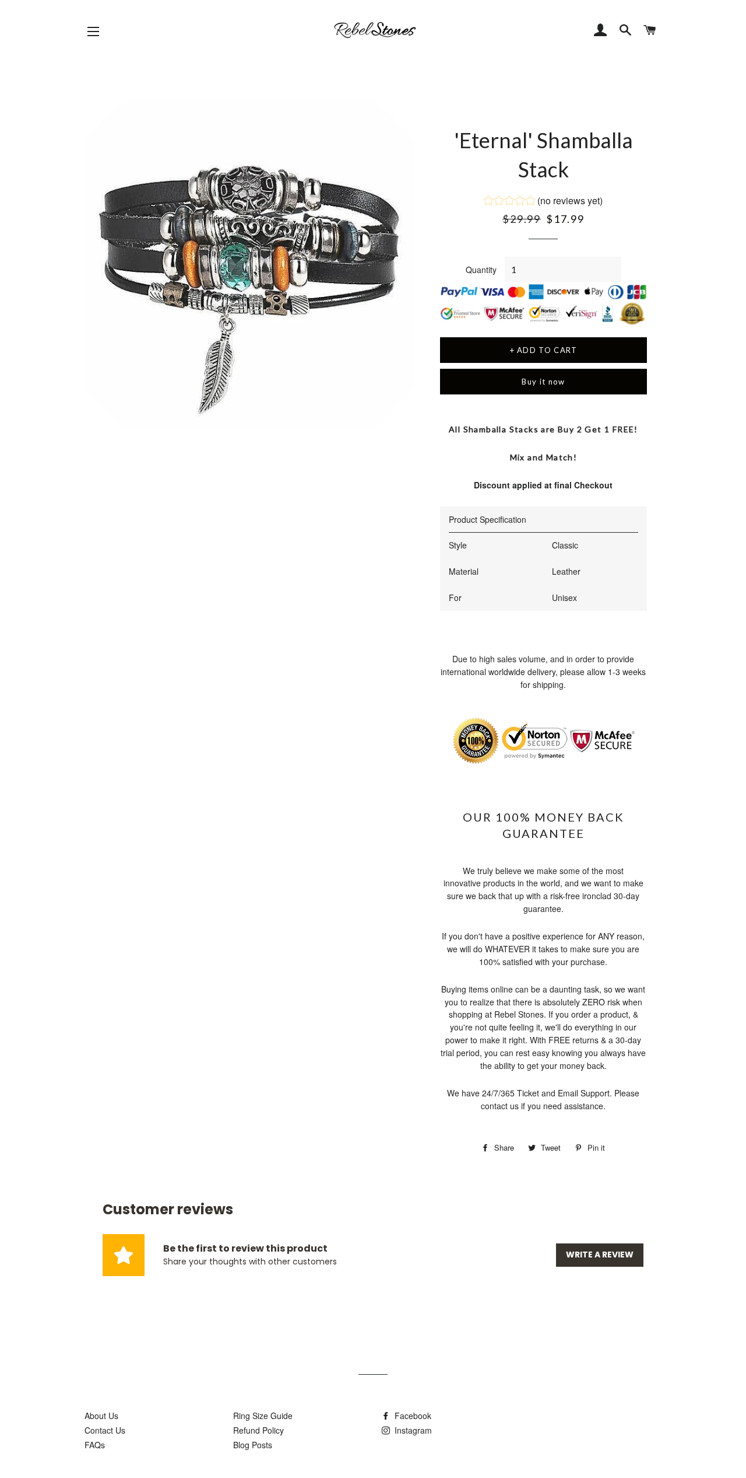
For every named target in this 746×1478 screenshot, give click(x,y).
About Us (101, 1415)
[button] (543, 202)
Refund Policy (258, 1430)
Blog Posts (252, 1445)
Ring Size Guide (263, 1415)
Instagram (412, 1430)
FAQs (95, 1445)
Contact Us (105, 1430)
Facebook (411, 1415)
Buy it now (543, 381)
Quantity (481, 269)
